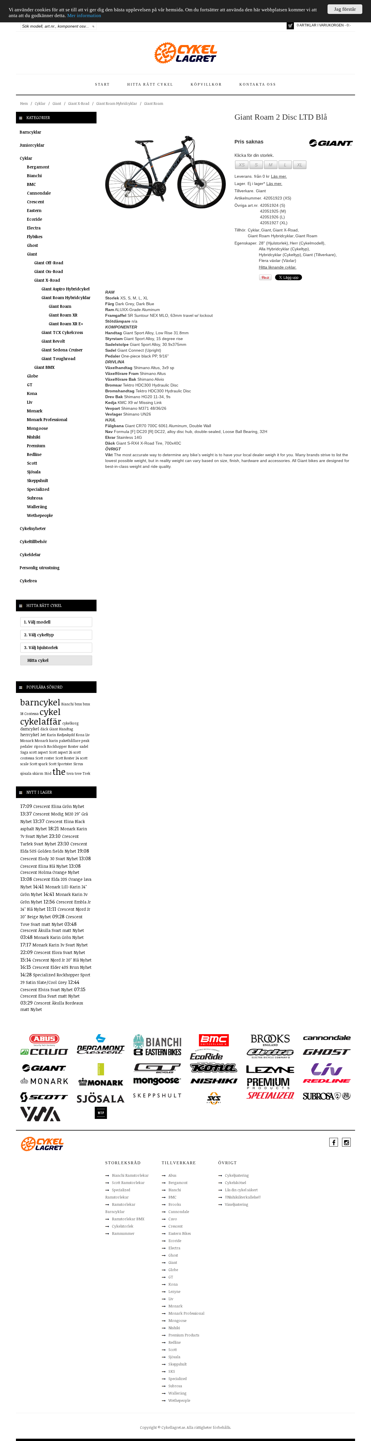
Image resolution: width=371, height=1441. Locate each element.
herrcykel (29, 734)
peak (85, 740)
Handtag (66, 729)
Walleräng (37, 506)
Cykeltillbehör (33, 541)
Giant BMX (44, 367)
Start (102, 84)
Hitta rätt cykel (150, 84)
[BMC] (214, 1040)
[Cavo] (44, 1051)
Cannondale (39, 193)
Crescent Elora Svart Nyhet (59, 952)
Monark (34, 411)
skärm (37, 773)
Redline (34, 454)
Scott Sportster (60, 763)
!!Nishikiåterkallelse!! (243, 1197)
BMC (31, 184)
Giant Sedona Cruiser (62, 350)
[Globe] (101, 1069)
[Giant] (44, 1067)
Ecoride (34, 219)
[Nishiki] (214, 1080)
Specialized (38, 489)
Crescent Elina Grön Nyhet (58, 806)
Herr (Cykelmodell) (307, 243)
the (59, 771)
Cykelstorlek (122, 1226)
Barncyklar (30, 132)
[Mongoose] (157, 1081)
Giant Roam (153, 103)
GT (29, 384)
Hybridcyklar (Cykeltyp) (280, 254)
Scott (32, 463)
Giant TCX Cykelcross (62, 332)
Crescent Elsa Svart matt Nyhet (50, 996)
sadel (84, 746)
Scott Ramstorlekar (128, 1182)
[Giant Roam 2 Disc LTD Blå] (165, 172)
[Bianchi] (157, 1042)
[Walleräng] (40, 1113)
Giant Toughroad (58, 358)
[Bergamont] (101, 1042)
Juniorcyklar (32, 145)
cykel (50, 712)
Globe (32, 376)
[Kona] (214, 1067)
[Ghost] (327, 1051)
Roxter (73, 746)
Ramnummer (123, 1233)
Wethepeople (40, 515)
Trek (86, 773)
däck (44, 729)
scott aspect (38, 752)
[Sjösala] (101, 1097)
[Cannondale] (327, 1037)
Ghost (32, 245)
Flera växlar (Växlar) (277, 260)
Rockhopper (57, 746)
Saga (24, 752)
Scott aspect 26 (60, 752)
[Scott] (44, 1097)
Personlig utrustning (40, 567)
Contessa (31, 713)
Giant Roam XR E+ (66, 323)
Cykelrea (28, 580)
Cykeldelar (30, 554)
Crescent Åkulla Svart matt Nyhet (52, 930)
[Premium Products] (268, 1083)
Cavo (172, 1218)
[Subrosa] (327, 1095)
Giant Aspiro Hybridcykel (65, 289)
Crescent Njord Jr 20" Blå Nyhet (62, 960)
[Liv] (327, 1069)
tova (70, 773)
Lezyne (174, 1291)
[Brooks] (270, 1040)
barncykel (40, 702)
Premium (36, 445)
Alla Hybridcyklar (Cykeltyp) (284, 249)
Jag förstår (345, 9)
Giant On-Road (48, 271)
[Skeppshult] (157, 1095)
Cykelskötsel (235, 1182)
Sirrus (78, 763)
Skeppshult (37, 480)
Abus (172, 1175)
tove (78, 773)
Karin (51, 734)
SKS (171, 1371)
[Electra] (270, 1053)
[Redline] (327, 1080)
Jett (43, 734)
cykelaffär (40, 721)
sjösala (25, 773)
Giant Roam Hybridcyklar (116, 103)
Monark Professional (47, 419)
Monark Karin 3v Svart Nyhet (60, 945)
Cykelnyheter (33, 528)
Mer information (84, 15)
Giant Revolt (53, 341)
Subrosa (35, 498)
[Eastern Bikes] (157, 1052)
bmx (78, 704)
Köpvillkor (206, 84)
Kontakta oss (257, 84)
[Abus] (44, 1040)
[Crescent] (101, 1051)
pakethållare (69, 740)
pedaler (26, 746)
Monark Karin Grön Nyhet (59, 937)
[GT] (157, 1068)
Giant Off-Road (48, 262)
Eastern (34, 210)
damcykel (29, 729)
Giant (56, 103)
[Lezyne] (270, 1069)
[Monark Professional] (101, 1081)
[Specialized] (270, 1095)
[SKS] (214, 1098)
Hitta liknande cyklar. (278, 267)
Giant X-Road (78, 103)
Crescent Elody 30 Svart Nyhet (49, 858)
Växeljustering (236, 1204)
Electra (34, 228)
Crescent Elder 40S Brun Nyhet (62, 967)
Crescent (35, 201)
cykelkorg (70, 723)
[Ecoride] (206, 1055)
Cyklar (40, 103)
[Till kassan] (290, 25)
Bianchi (34, 175)
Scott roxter (44, 758)
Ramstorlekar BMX (128, 1218)
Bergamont (38, 167)
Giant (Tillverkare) (319, 254)
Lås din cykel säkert (241, 1189)
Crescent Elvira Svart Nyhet (47, 989)
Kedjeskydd (66, 734)
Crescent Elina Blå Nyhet (44, 866)
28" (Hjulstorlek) (273, 243)
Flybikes (34, 236)
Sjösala (34, 472)
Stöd (47, 773)
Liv (29, 402)
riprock (40, 746)
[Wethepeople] (101, 1112)
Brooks (174, 1204)
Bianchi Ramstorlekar (130, 1175)
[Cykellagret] (185, 52)
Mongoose (37, 428)
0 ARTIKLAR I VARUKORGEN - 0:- (324, 25)
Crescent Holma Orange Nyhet (49, 872)
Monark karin (46, 740)
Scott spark (39, 763)
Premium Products (183, 1335)
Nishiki (33, 437)
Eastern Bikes (179, 1233)
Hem (24, 103)
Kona (32, 393)
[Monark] (44, 1080)
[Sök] (93, 26)
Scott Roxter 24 (67, 758)
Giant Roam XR (63, 315)
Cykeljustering (237, 1175)
